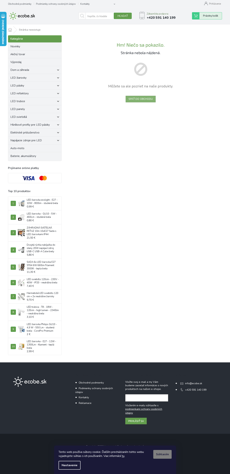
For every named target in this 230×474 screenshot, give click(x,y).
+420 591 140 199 (195, 390)
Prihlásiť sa (136, 420)
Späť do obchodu (141, 99)
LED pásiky (17, 85)
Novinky (15, 46)
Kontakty (85, 4)
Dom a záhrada (19, 70)
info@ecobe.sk (193, 383)
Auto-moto (17, 148)
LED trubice (17, 101)
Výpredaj (15, 62)
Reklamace (85, 403)
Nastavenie (69, 465)
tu (123, 456)
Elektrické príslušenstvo (24, 132)
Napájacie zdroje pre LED (26, 140)
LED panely (17, 109)
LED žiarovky (18, 78)
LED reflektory (19, 93)
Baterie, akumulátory (23, 156)
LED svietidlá (18, 117)
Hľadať (123, 16)
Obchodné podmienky (19, 4)
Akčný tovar (17, 54)
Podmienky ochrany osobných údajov (56, 4)
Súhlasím (162, 454)
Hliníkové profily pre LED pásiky (30, 125)
